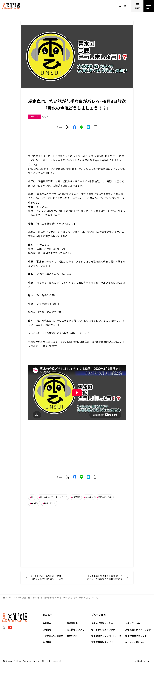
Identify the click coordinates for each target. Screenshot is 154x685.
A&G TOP (11, 597)
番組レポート (49, 503)
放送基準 (47, 642)
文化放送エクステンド (136, 635)
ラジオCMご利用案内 (53, 635)
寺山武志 (35, 503)
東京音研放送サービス (102, 642)
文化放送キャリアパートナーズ (106, 635)
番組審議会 (72, 623)
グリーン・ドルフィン (136, 642)
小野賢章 (76, 497)
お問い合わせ (73, 635)
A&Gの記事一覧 (24, 597)
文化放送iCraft (132, 623)
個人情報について (75, 629)
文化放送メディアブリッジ (138, 629)
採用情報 (47, 629)
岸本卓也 (89, 497)
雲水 (33, 497)
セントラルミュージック (103, 629)
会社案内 (47, 623)
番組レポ (34, 116)
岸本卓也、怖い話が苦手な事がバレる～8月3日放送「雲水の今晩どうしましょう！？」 (66, 597)
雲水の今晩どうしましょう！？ (53, 497)
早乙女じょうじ (105, 497)
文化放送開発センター (102, 623)
